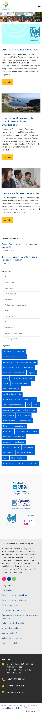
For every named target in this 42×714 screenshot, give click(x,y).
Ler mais (7, 82)
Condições (11, 708)
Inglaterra (32, 373)
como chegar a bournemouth (13, 405)
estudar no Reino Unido (25, 453)
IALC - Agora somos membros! (19, 49)
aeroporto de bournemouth (26, 362)
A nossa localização (10, 633)
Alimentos (8, 299)
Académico (9, 277)
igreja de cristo (28, 367)
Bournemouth (9, 288)
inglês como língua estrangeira (22, 378)
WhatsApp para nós (14, 692)
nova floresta (8, 431)
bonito (35, 431)
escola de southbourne (11, 447)
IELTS (7, 310)
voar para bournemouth (11, 389)
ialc (28, 405)
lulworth (6, 426)
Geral (26, 399)
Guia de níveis (7, 590)
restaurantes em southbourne (13, 442)
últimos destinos (9, 421)
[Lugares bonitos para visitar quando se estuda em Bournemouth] (21, 102)
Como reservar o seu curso (13, 610)
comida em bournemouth (12, 394)
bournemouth (8, 362)
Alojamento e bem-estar (12, 638)
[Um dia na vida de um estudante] (21, 177)
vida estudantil (28, 447)
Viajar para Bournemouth (13, 333)
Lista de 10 (9, 316)
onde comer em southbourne (27, 463)
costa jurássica (8, 415)
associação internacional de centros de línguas (19, 410)
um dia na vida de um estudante (14, 357)
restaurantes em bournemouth (14, 373)
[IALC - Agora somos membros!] (21, 34)
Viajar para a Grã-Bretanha (13, 623)
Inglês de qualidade (22, 708)
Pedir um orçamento (10, 605)
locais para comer (23, 431)
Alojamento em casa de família (15, 305)
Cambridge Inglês (11, 294)
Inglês (5, 378)
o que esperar (8, 463)
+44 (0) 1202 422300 (15, 679)
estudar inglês (8, 453)
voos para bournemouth (20, 383)
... (10, 150)
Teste (5, 458)
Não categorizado (11, 339)
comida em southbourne (11, 399)
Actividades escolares (11, 628)
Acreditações (9, 282)
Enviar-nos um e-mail (15, 686)
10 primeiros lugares (18, 458)
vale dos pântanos (19, 426)
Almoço (7, 322)
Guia (33, 399)
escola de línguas (24, 415)
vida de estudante (25, 421)
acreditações (19, 351)
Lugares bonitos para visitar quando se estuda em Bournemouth (18, 121)
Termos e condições (10, 643)
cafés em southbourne (11, 367)
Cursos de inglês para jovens (14, 600)
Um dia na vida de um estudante (20, 193)
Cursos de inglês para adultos (14, 595)
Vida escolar (9, 327)
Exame (5, 383)
